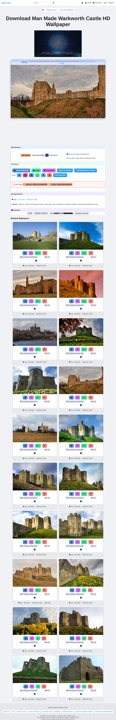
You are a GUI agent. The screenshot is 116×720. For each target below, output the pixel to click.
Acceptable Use (47, 711)
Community (98, 3)
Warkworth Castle (41, 265)
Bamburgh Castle (92, 204)
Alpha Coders (6, 3)
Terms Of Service (34, 711)
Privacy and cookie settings (104, 711)
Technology (34, 204)
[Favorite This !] (77, 301)
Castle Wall (47, 602)
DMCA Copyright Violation (84, 711)
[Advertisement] (58, 132)
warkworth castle (32, 199)
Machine (21, 204)
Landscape (48, 204)
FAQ (13, 711)
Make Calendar (65, 170)
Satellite (74, 204)
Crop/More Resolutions (85, 170)
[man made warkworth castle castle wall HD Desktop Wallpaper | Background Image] (35, 586)
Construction (81, 204)
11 (39, 253)
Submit (88, 3)
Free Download (21, 170)
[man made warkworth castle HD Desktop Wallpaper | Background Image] (81, 297)
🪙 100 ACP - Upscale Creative (35, 184)
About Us (6, 711)
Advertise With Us (68, 711)
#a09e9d (61, 213)
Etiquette (57, 711)
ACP (16, 184)
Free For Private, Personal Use (78, 154)
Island (27, 204)
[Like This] (84, 590)
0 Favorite (49, 170)
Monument (60, 204)
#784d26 (56, 213)
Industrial (67, 204)
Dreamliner (53, 155)
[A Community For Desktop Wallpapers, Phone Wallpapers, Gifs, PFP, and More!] (43, 10)
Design (41, 204)
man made (21, 199)
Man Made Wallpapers (67, 10)
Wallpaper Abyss (51, 10)
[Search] (53, 2)
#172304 (70, 213)
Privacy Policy (21, 711)
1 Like (36, 170)
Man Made (31, 265)
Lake (54, 204)
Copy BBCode (60, 175)
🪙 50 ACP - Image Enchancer (60, 184)
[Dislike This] (90, 301)
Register (111, 3)
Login (105, 3)
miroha (40, 260)
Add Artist (26, 155)
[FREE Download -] (71, 301)
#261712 (66, 213)
